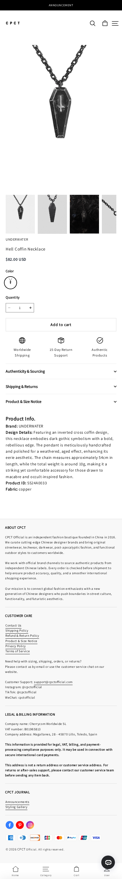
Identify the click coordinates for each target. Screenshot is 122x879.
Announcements (17, 802)
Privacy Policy (15, 646)
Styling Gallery (16, 807)
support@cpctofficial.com (53, 682)
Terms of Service (17, 651)
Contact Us (13, 625)
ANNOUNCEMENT (61, 5)
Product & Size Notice (21, 641)
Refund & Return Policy (22, 635)
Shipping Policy (16, 630)
